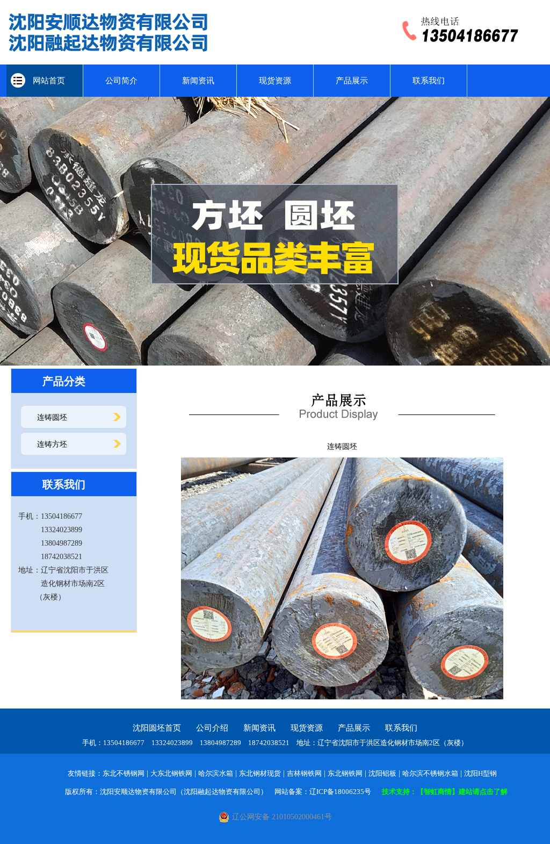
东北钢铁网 (345, 773)
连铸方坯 (52, 444)
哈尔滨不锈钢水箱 (430, 773)
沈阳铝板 (382, 773)
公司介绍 (212, 728)
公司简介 (121, 80)
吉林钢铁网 (304, 773)
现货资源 (275, 80)
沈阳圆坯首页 (157, 728)
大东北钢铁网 (171, 773)
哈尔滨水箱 (215, 773)
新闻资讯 (198, 80)
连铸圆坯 (52, 417)
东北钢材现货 (260, 773)
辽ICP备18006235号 (340, 792)
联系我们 (428, 80)
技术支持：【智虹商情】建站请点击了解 (445, 792)
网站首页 (45, 80)
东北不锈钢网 (123, 773)
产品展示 (352, 80)
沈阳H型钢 (480, 773)
